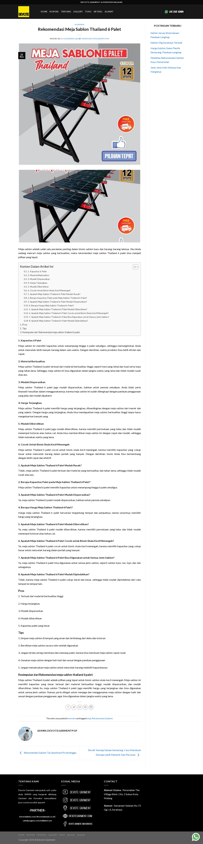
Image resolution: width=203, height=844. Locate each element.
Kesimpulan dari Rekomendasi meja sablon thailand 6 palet (51, 332)
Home (44, 11)
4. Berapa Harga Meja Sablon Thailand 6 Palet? (51, 305)
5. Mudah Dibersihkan (38, 286)
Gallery (78, 11)
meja (89, 718)
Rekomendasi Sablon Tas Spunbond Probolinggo (49, 752)
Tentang (66, 11)
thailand (108, 718)
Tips (24, 328)
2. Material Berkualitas (38, 275)
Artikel (98, 11)
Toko (88, 11)
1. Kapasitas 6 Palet (37, 271)
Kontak (54, 11)
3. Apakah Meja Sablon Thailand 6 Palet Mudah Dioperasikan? (57, 301)
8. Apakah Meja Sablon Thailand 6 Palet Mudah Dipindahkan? (58, 320)
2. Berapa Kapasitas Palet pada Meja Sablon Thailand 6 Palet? (57, 298)
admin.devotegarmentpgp (95, 39)
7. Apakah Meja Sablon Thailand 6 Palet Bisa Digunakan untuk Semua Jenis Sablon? (69, 317)
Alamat (109, 11)
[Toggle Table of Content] (134, 267)
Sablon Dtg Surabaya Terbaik (166, 42)
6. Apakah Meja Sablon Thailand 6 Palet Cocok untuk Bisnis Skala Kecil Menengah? (69, 313)
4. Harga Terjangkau (37, 283)
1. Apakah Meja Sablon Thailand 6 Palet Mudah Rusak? (54, 294)
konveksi (79, 24)
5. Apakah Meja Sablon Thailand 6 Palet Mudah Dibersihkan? (58, 309)
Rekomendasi (98, 718)
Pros (24, 324)
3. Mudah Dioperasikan (39, 279)
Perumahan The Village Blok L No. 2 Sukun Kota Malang (122, 794)
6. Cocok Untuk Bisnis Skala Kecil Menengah (49, 290)
